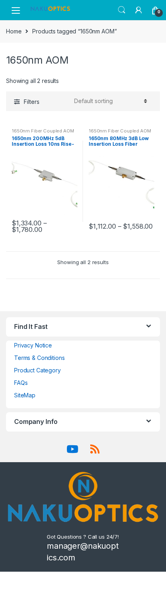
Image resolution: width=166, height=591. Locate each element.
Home (13, 31)
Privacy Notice (33, 345)
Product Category (37, 370)
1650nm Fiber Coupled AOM (43, 131)
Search (121, 10)
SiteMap (24, 395)
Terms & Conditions (39, 357)
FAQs (20, 382)
